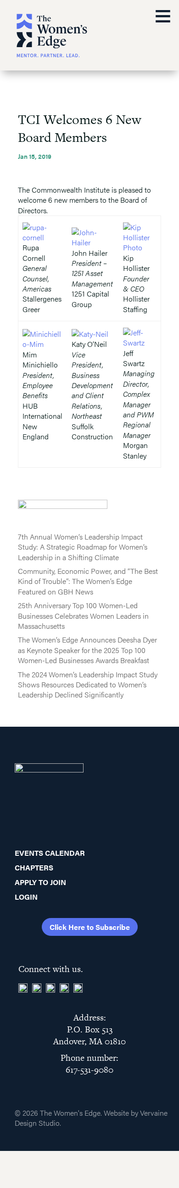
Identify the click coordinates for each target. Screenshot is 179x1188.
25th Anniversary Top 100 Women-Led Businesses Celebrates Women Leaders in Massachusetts (83, 615)
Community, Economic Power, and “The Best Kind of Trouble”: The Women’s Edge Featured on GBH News (88, 581)
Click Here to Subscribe (90, 927)
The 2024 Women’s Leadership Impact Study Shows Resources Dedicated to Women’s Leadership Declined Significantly (87, 684)
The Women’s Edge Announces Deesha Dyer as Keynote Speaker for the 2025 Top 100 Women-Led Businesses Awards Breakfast (87, 649)
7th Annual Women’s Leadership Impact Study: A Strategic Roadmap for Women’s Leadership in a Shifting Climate (82, 546)
